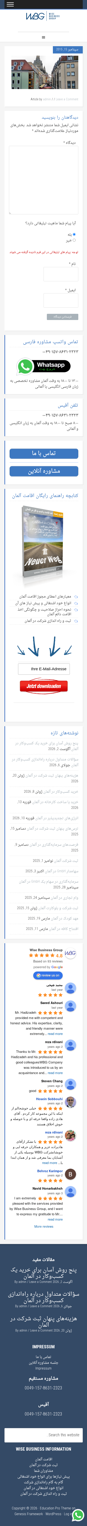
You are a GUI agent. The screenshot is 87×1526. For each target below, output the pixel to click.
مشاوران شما (43, 1471)
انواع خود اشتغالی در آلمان (43, 1488)
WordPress (53, 1514)
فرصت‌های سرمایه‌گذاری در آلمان (53, 845)
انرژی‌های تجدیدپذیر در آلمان (56, 818)
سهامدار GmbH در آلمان (61, 871)
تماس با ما (43, 1357)
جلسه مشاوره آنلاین (43, 1363)
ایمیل (70, 290)
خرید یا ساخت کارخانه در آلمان (55, 802)
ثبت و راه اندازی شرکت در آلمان (43, 1494)
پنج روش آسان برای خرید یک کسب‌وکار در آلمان (46, 746)
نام (72, 264)
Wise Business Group (43, 21)
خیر (69, 241)
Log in (68, 1514)
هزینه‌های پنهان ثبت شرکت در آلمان (51, 775)
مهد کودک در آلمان (64, 918)
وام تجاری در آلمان (64, 898)
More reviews (43, 1226)
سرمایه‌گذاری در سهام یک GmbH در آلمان (48, 881)
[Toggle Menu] (10, 4)
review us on (50, 975)
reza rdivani (54, 1132)
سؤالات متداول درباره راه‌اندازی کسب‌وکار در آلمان (45, 762)
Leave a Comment (67, 100)
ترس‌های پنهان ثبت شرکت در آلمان (52, 828)
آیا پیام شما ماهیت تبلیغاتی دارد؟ (50, 223)
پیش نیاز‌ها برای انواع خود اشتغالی (43, 1476)
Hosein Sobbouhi (49, 1099)
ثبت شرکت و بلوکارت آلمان (58, 908)
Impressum (43, 1368)
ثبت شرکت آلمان (66, 861)
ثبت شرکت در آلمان (43, 1465)
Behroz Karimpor (50, 1171)
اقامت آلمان (43, 1459)
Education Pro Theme (55, 1508)
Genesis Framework (28, 1514)
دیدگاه (69, 143)
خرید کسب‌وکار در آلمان (60, 792)
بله (70, 235)
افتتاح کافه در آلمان (63, 929)
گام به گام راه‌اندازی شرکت (43, 1482)
